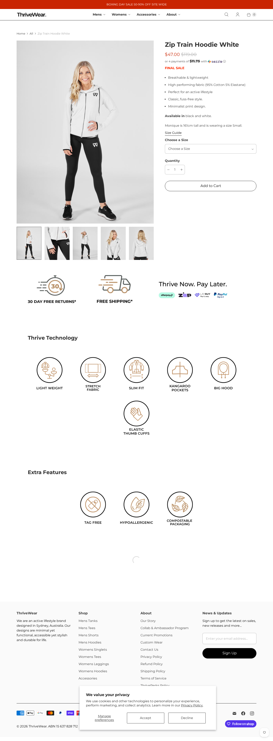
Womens (119, 14)
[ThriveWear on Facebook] (243, 713)
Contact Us (149, 649)
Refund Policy (151, 664)
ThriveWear (38, 726)
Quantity (172, 161)
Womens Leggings (94, 664)
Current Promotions (156, 635)
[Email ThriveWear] (234, 713)
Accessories (146, 14)
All (31, 33)
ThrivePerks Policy (154, 685)
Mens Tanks (88, 621)
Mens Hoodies (90, 642)
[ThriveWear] (32, 14)
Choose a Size (176, 140)
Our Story (148, 621)
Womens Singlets (93, 649)
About (171, 14)
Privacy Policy (151, 657)
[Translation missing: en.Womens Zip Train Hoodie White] (29, 243)
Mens (97, 14)
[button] (210, 61)
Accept (145, 718)
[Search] (226, 14)
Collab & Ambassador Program (164, 628)
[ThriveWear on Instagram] (252, 713)
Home (21, 33)
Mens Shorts (89, 635)
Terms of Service (153, 678)
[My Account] (237, 14)
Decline (187, 718)
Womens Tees (90, 657)
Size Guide (173, 133)
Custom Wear (151, 642)
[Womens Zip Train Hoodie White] (85, 132)
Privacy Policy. (192, 705)
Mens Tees (87, 628)
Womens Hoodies (93, 671)
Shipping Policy (152, 671)
